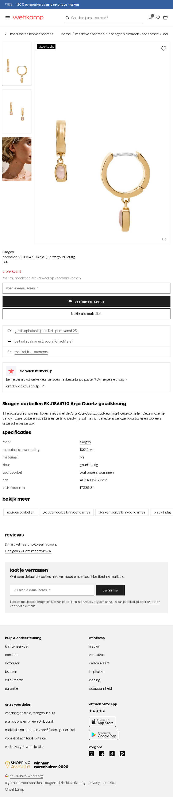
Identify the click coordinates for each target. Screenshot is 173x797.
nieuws (94, 646)
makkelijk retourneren (31, 352)
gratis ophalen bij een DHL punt (29, 721)
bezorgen (12, 663)
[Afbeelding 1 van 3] (17, 64)
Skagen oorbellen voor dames (122, 512)
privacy (94, 783)
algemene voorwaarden (23, 783)
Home (66, 34)
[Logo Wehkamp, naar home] (26, 17)
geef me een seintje (89, 301)
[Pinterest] (122, 753)
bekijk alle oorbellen (86, 314)
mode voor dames (89, 34)
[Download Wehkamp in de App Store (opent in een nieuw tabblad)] (103, 725)
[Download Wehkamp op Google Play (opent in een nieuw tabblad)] (103, 739)
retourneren (14, 680)
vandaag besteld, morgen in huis (30, 713)
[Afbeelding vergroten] (102, 143)
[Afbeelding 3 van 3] (17, 159)
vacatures (96, 655)
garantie (11, 688)
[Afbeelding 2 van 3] (17, 111)
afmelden (153, 602)
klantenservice (16, 646)
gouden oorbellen (20, 512)
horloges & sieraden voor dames (133, 34)
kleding (94, 680)
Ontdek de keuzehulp (22, 386)
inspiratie (96, 671)
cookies (109, 783)
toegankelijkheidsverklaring (64, 783)
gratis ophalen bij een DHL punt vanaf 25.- (46, 331)
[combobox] (103, 17)
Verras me (110, 590)
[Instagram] (91, 753)
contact (11, 655)
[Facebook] (101, 753)
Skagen (8, 252)
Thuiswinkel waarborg (26, 776)
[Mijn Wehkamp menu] (151, 17)
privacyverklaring (100, 602)
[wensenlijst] (159, 17)
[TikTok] (112, 753)
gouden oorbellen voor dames (66, 512)
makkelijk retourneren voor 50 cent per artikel (40, 730)
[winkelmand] (165, 17)
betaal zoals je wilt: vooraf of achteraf (44, 341)
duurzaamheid (100, 688)
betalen (11, 671)
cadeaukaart (99, 663)
